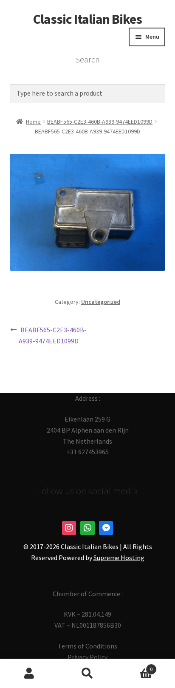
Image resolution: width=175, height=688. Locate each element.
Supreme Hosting (118, 557)
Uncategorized (100, 302)
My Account (29, 673)
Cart (135, 666)
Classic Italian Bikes (87, 19)
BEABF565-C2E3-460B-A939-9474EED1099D (99, 121)
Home (33, 121)
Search (87, 673)
